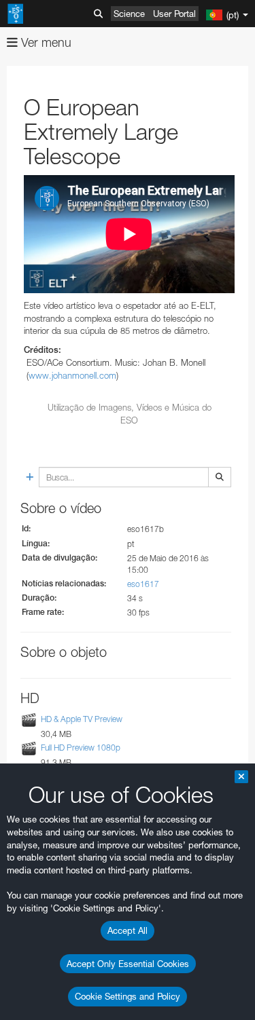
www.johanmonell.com (72, 375)
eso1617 (143, 584)
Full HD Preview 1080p (80, 747)
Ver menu (44, 42)
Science (129, 13)
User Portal (174, 13)
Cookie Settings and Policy (127, 996)
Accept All (127, 930)
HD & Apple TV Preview (81, 720)
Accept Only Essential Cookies (128, 963)
